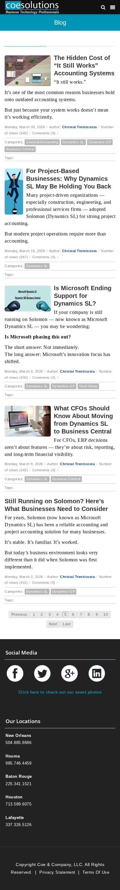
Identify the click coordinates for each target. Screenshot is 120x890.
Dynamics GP (100, 142)
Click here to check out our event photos (60, 692)
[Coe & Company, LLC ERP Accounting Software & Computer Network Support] (32, 7)
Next (53, 624)
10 (105, 614)
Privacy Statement (57, 872)
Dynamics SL (73, 142)
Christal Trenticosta (79, 127)
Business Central (20, 149)
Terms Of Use (95, 872)
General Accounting (42, 142)
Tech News (88, 386)
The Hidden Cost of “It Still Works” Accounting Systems (84, 65)
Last (66, 624)
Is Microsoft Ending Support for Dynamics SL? (82, 296)
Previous (19, 614)
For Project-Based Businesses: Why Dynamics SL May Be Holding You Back (68, 179)
